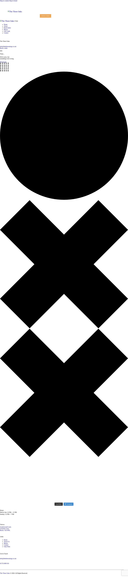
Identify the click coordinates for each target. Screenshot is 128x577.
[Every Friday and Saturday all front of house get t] (10, 472)
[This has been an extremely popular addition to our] (96, 470)
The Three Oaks (5, 573)
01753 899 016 (4, 563)
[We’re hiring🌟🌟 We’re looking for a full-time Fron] (32, 480)
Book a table (3, 48)
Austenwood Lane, (5, 527)
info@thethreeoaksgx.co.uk (8, 46)
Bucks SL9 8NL (5, 530)
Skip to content (4, 1)
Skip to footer (13, 1)
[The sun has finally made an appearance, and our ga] (74, 472)
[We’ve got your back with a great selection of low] (117, 470)
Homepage (3, 62)
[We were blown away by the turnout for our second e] (53, 474)
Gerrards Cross (4, 528)
